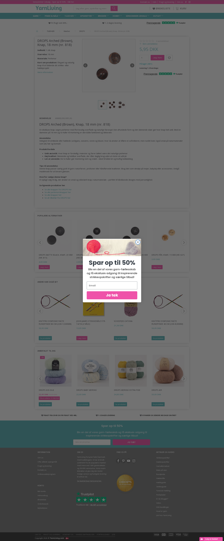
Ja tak (112, 295)
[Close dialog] (138, 242)
